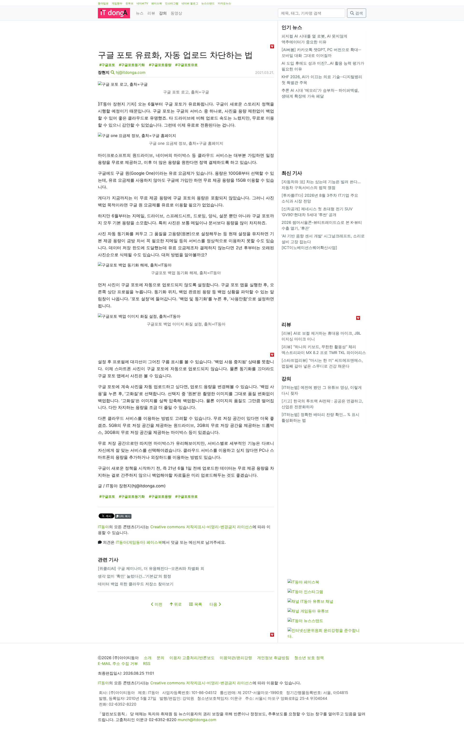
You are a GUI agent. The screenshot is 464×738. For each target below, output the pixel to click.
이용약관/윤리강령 (236, 657)
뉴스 (140, 13)
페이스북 (156, 3)
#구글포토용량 (160, 65)
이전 (157, 604)
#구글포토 (107, 65)
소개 (148, 657)
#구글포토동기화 (132, 65)
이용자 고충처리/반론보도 (192, 657)
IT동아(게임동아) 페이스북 (139, 542)
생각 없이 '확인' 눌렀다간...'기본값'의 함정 (134, 576)
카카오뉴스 (224, 3)
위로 (177, 604)
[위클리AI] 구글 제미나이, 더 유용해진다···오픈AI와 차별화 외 (151, 568)
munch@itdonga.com (197, 719)
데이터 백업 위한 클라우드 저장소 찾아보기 (136, 583)
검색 (358, 13)
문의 (160, 657)
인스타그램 (171, 3)
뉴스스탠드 (208, 3)
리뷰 (151, 13)
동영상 (176, 13)
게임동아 (117, 3)
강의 (163, 13)
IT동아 (103, 526)
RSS (146, 663)
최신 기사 (292, 173)
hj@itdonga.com (130, 72)
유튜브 (129, 3)
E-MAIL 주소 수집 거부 (118, 663)
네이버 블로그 (189, 3)
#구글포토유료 (186, 65)
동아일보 (103, 3)
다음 (214, 604)
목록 (197, 604)
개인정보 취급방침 (273, 657)
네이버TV (142, 3)
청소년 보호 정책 (309, 657)
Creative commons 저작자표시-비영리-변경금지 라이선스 (201, 526)
